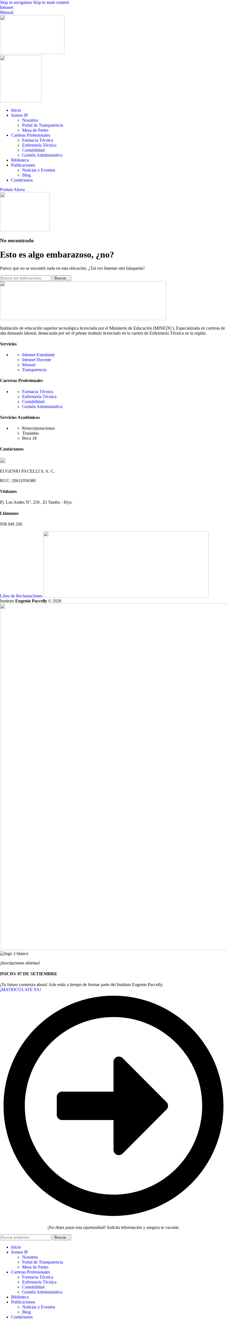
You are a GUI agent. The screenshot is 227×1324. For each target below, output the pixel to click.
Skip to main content (51, 2)
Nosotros (30, 120)
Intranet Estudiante (38, 354)
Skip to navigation (16, 2)
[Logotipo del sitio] (32, 52)
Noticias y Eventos (38, 170)
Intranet (6, 7)
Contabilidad (33, 150)
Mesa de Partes (35, 130)
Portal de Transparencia (42, 125)
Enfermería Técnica (39, 145)
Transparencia (34, 369)
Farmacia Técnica (37, 140)
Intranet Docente (36, 359)
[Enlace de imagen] (83, 318)
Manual (6, 12)
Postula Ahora (12, 189)
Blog (26, 175)
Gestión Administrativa (42, 155)
